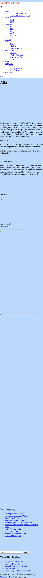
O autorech (9, 66)
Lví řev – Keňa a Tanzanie (15, 564)
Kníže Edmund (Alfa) (13, 529)
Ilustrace (8, 18)
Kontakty (8, 72)
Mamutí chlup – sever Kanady (16, 566)
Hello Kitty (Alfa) (11, 531)
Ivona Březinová (16, 68)
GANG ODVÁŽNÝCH (9, 3)
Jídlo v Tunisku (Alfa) (13, 536)
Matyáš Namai (15, 70)
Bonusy (8, 40)
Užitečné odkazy (16, 48)
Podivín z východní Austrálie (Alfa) (18, 522)
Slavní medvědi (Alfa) (13, 518)
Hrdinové (8, 24)
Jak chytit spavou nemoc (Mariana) (18, 571)
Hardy (12, 31)
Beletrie (12, 44)
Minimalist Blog (6, 577)
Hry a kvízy (9, 50)
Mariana (13, 35)
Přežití (7, 42)
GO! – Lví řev (10, 568)
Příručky (13, 46)
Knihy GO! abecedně (18, 13)
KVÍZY (13, 53)
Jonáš (12, 33)
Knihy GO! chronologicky (20, 16)
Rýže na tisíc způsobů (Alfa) (15, 533)
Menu (2, 7)
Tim (11, 37)
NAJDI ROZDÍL (16, 55)
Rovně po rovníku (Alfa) (14, 514)
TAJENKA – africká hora (14, 562)
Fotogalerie (9, 64)
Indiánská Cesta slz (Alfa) (14, 520)
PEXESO (13, 59)
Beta (11, 29)
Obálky (12, 20)
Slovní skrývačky (16, 57)
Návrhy (12, 22)
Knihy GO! (9, 11)
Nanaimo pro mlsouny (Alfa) (16, 516)
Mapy (7, 61)
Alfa (11, 26)
